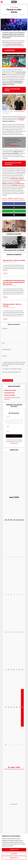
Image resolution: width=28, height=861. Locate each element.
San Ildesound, (19, 183)
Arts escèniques (14, 7)
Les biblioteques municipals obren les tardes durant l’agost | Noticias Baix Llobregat (14, 282)
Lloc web (4, 356)
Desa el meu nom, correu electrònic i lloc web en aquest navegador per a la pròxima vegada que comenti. (13, 364)
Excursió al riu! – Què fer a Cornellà (14, 260)
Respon (5, 273)
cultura (21, 198)
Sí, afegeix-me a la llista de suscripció (12, 369)
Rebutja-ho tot (14, 857)
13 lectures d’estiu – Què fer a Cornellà (12, 305)
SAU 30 (15, 185)
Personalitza (14, 853)
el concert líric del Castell (13, 44)
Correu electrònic (6, 349)
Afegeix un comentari (13, 14)
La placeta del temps (19, 111)
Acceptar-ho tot (14, 849)
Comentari (4, 328)
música (4, 200)
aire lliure (5, 198)
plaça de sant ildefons (19, 200)
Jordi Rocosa (21, 118)
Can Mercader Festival (17, 178)
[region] (14, 847)
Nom (3, 343)
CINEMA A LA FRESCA (14, 198)
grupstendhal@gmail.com (12, 145)
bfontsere (23, 14)
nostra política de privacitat (13, 441)
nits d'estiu (10, 200)
